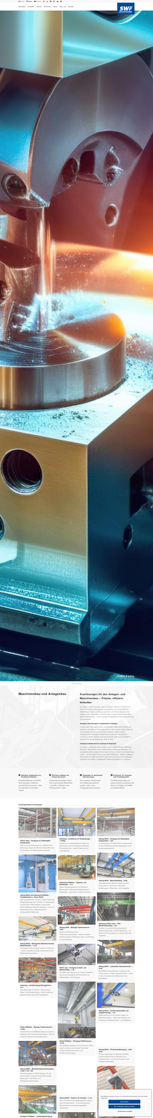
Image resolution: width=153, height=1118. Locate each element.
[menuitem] (22, 1)
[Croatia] (61, 1)
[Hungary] (54, 1)
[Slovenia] (57, 1)
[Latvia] (50, 1)
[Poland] (47, 1)
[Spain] (44, 1)
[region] (125, 1103)
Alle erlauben (124, 1102)
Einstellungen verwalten (125, 1111)
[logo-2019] (125, 8)
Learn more (104, 1098)
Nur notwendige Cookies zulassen (124, 1106)
